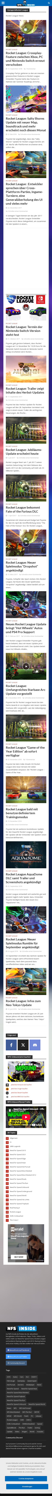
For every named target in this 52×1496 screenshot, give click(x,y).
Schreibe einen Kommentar (30, 134)
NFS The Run (27, 1412)
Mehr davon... (26, 1029)
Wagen (24, 1432)
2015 (8, 1377)
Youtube (40, 1432)
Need (39, 1385)
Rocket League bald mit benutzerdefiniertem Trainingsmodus (22, 813)
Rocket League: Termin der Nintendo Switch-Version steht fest (24, 330)
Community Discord (17, 1363)
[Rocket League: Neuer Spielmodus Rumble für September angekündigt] (26, 919)
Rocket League (11, 50)
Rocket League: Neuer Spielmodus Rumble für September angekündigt (22, 943)
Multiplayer (30, 1385)
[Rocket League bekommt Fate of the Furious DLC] (26, 488)
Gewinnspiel (31, 1381)
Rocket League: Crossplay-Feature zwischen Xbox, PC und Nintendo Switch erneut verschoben (25, 58)
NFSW (9, 1416)
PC (32, 1416)
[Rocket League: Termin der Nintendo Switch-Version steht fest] (26, 307)
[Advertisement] (26, 258)
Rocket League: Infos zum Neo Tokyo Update (23, 1003)
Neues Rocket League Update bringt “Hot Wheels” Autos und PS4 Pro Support (26, 628)
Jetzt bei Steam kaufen (19, 1092)
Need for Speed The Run (16, 1400)
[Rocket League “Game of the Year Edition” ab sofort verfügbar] (26, 728)
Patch (26, 1416)
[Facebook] (11, 1045)
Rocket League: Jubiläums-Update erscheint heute (24, 451)
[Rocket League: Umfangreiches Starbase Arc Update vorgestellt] (26, 666)
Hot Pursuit (11, 1385)
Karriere (21, 1385)
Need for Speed (13, 1389)
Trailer (30, 1428)
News (9, 1408)
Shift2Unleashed (28, 1424)
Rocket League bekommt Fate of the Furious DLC (23, 509)
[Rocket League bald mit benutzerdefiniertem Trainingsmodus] (26, 789)
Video (17, 1432)
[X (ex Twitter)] (23, 1045)
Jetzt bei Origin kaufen (19, 1089)
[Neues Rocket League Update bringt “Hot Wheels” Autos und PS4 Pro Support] (26, 604)
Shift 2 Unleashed (13, 1424)
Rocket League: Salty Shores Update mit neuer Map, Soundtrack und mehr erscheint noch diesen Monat (26, 124)
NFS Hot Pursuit (24, 1408)
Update (9, 1432)
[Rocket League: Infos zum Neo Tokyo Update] (26, 981)
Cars (21, 1377)
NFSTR (36, 1412)
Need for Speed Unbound (16, 1404)
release (38, 1416)
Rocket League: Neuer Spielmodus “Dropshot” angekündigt (22, 566)
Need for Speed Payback (16, 1396)
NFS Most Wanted (13, 1412)
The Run (22, 1428)
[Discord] (35, 1045)
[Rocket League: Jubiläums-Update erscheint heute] (26, 430)
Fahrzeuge (11, 1381)
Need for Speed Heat (29, 1389)
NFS (15, 1408)
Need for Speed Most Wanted (18, 1393)
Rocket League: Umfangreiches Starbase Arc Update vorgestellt (25, 689)
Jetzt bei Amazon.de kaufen (21, 1085)
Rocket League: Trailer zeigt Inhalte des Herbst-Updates (25, 390)
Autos (15, 1377)
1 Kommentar (31, 69)
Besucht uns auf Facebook (19, 1350)
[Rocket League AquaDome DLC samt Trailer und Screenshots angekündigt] (26, 854)
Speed (39, 1424)
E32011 (34, 1377)
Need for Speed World (37, 1404)
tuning (37, 1428)
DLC (27, 1377)
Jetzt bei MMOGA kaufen (20, 1096)
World (32, 1432)
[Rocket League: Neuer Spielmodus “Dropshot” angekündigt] (26, 543)
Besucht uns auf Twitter (19, 1357)
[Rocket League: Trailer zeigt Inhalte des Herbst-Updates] (26, 369)
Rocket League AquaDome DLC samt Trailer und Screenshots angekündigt (24, 878)
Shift (22, 1420)
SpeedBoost (11, 1428)
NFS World (18, 1416)
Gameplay (21, 1381)
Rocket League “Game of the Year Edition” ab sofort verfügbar (25, 751)
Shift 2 (28, 1420)
